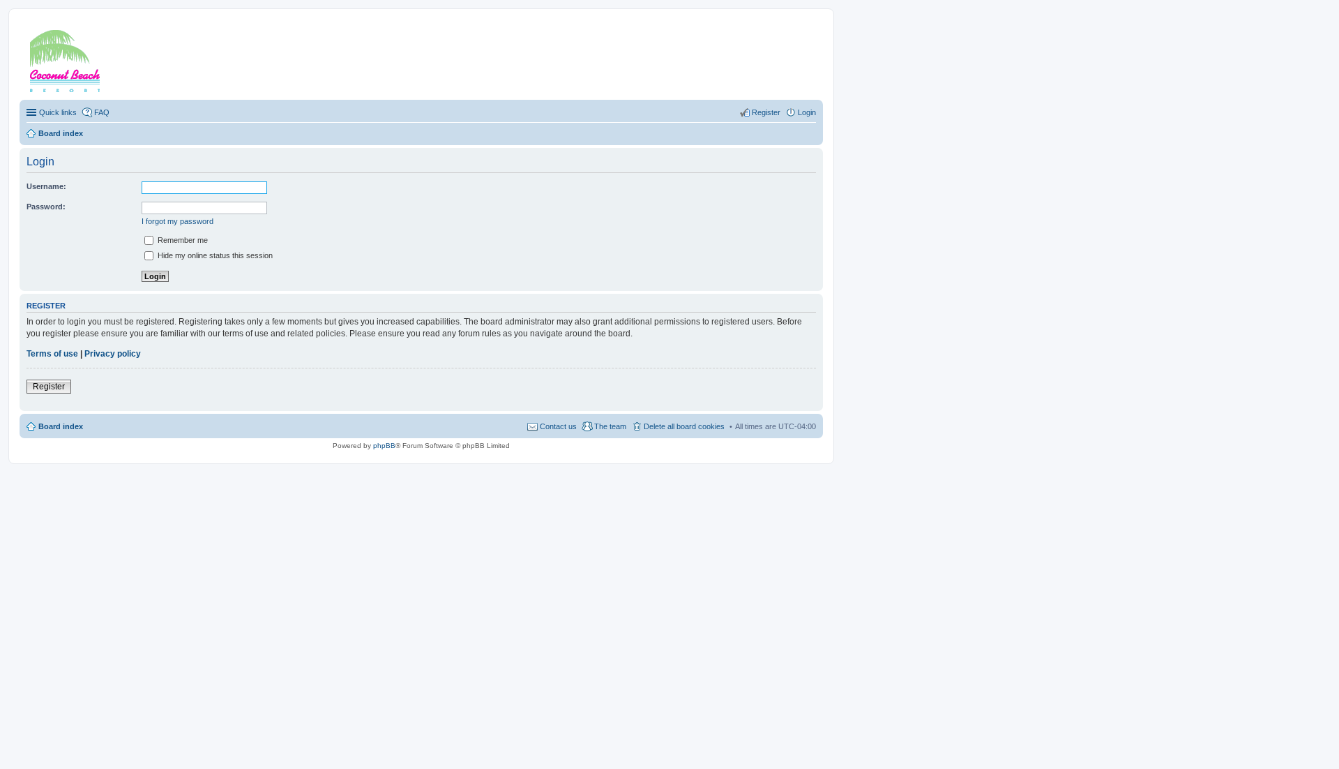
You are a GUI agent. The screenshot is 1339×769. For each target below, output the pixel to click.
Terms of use (52, 354)
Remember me (182, 240)
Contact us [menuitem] (558, 426)
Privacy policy (112, 354)
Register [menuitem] (766, 112)
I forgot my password (177, 221)
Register (49, 386)
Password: (46, 206)
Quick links (58, 112)
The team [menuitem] (610, 426)
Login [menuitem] (807, 112)
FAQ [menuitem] (101, 112)
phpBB (384, 445)
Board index (60, 426)
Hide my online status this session (214, 255)
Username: (46, 186)
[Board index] (83, 58)
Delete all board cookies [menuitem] (684, 426)
